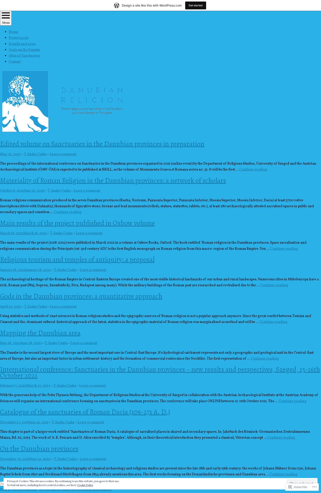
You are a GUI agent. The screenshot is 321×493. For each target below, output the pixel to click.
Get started (196, 5)
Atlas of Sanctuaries (24, 55)
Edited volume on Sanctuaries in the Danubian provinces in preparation (102, 143)
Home (13, 32)
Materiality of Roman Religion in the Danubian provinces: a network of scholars (113, 180)
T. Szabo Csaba (35, 154)
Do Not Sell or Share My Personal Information (75, 489)
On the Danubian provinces (39, 448)
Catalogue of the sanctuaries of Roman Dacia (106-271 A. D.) (85, 412)
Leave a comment (63, 154)
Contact (15, 61)
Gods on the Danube (24, 50)
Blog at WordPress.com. (18, 489)
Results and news (22, 44)
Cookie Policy (85, 485)
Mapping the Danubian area (40, 333)
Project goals (19, 38)
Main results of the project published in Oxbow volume (77, 223)
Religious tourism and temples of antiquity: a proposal (77, 259)
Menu (6, 23)
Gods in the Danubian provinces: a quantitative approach (81, 296)
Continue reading (253, 169)
